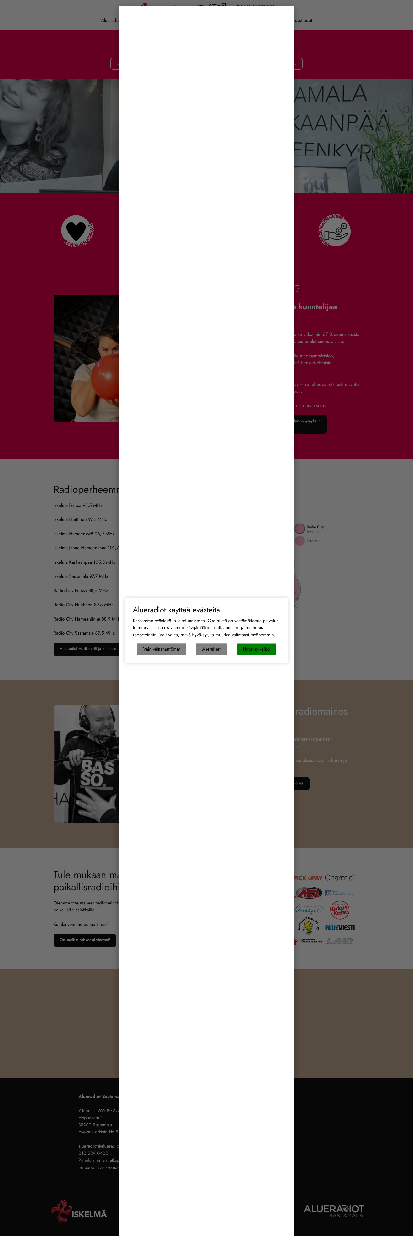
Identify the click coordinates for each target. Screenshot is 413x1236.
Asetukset (211, 649)
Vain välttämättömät (161, 649)
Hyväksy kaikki (256, 649)
